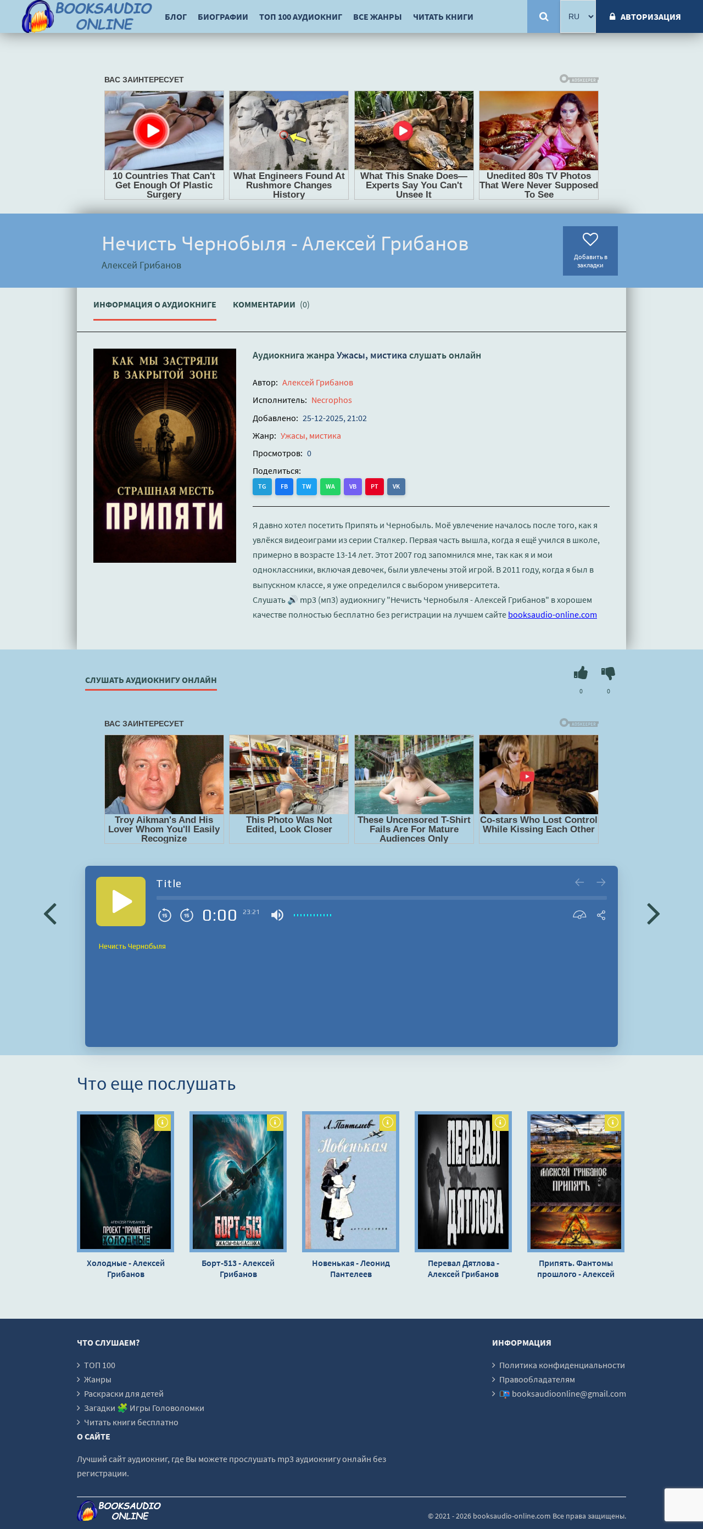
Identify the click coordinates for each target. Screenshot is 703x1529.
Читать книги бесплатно (131, 1421)
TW (306, 486)
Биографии (223, 16)
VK (396, 486)
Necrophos (331, 399)
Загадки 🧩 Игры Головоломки (144, 1407)
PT (374, 486)
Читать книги (443, 16)
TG (262, 486)
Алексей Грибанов (317, 382)
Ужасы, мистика (372, 355)
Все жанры (377, 16)
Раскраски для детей (124, 1393)
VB (352, 486)
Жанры (97, 1379)
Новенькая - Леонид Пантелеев (351, 1268)
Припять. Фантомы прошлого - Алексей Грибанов (576, 1268)
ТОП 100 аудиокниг (300, 16)
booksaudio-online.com (552, 614)
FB (284, 486)
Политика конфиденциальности (562, 1364)
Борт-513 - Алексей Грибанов (238, 1268)
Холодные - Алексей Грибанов (126, 1268)
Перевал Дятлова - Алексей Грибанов (463, 1268)
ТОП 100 (99, 1364)
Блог (176, 16)
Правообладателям (537, 1379)
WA (330, 486)
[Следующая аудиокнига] (654, 912)
